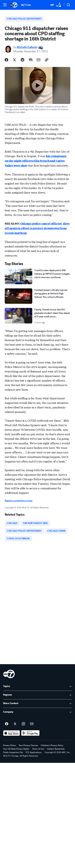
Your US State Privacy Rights (16, 749)
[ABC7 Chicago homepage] (13, 5)
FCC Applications (34, 752)
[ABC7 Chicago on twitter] (15, 723)
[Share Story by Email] (39, 60)
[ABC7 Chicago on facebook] (6, 723)
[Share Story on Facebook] (6, 60)
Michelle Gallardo (27, 47)
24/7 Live (26, 5)
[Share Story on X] (14, 60)
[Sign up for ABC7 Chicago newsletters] (31, 723)
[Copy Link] (47, 60)
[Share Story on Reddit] (22, 60)
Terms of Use (38, 749)
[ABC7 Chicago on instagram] (23, 723)
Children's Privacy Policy (52, 745)
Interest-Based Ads (56, 749)
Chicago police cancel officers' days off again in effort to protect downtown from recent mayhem (37, 228)
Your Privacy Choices (28, 745)
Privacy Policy (9, 745)
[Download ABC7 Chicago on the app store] (11, 733)
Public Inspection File (13, 752)
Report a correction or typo (18, 500)
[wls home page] (9, 674)
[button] (5, 4)
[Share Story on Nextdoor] (30, 60)
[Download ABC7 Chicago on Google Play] (30, 733)
